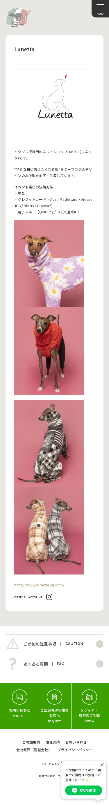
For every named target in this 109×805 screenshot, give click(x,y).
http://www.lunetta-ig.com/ (39, 585)
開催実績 (53, 742)
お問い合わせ (76, 742)
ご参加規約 (31, 742)
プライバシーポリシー (75, 749)
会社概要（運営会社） (34, 749)
